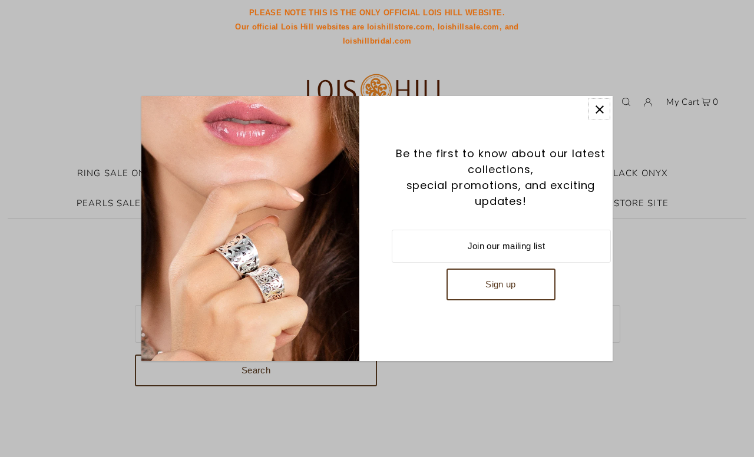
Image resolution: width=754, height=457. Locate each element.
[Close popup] (599, 109)
